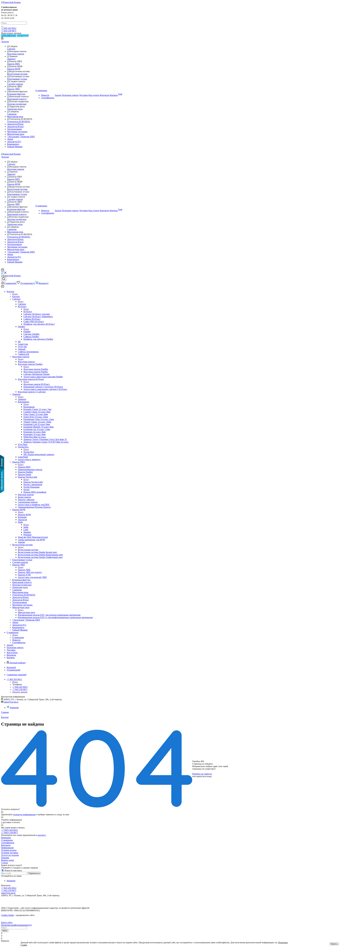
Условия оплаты (8, 850)
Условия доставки (9, 852)
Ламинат (22, 399)
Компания (6, 837)
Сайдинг (22, 304)
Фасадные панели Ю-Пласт (36, 384)
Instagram (14, 707)
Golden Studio (7, 915)
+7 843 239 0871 (8, 31)
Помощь (5, 857)
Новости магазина (13, 870)
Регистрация (23, 36)
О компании (18, 637)
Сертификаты (7, 842)
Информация (7, 847)
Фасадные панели (26, 361)
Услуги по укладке (10, 855)
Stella (25, 527)
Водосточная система (28, 550)
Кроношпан (29, 407)
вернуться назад (204, 776)
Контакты (5, 845)
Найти (4, 931)
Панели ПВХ (24, 467)
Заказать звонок (19, 692)
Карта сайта (6, 922)
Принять (334, 944)
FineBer (27, 331)
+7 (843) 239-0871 (9, 832)
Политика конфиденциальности (16, 925)
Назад (15, 294)
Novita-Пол (28, 452)
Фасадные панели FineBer (35, 369)
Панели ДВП (24, 570)
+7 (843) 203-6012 (9, 830)
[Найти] (2, 26)
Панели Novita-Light (33, 482)
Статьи (4, 863)
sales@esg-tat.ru (11, 702)
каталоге (42, 835)
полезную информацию (24, 814)
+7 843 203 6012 (8, 28)
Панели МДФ (24, 514)
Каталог (16, 296)
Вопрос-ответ (7, 860)
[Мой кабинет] (2, 38)
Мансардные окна (26, 612)
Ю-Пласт (27, 311)
